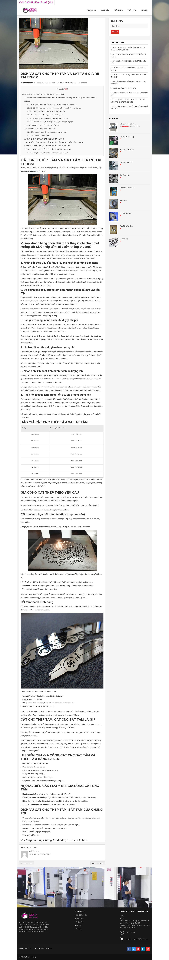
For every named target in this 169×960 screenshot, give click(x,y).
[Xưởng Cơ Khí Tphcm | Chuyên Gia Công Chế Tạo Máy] (29, 10)
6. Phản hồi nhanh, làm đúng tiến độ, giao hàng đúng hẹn (50, 122)
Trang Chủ (91, 10)
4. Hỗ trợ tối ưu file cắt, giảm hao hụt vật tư (44, 115)
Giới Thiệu (118, 10)
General (39, 82)
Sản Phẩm (104, 10)
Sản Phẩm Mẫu (81, 915)
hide (66, 89)
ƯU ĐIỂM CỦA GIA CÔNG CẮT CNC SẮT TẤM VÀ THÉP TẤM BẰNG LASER (53, 142)
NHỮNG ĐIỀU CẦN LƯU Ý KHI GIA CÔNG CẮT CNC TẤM (47, 146)
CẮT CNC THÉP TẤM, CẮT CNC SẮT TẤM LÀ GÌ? (44, 139)
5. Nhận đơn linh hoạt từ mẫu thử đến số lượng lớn (47, 118)
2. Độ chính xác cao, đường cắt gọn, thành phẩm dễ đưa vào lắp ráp (54, 108)
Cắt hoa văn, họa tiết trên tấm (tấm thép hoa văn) (47, 132)
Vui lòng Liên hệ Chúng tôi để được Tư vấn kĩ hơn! (47, 153)
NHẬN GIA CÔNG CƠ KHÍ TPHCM (124, 88)
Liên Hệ (144, 10)
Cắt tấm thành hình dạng (38, 135)
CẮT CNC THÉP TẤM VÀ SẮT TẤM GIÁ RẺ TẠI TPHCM (43, 94)
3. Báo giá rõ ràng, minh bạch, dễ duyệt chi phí (46, 111)
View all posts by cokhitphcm (39, 854)
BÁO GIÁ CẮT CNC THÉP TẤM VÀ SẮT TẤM (42, 125)
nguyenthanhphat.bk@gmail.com (137, 939)
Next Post (97, 863)
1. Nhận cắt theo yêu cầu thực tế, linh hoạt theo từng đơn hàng (52, 104)
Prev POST (27, 863)
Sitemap (79, 929)
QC (46, 82)
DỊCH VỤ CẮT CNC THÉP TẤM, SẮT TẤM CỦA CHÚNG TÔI (47, 149)
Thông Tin (131, 10)
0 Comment (82, 82)
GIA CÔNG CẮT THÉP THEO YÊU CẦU (40, 129)
